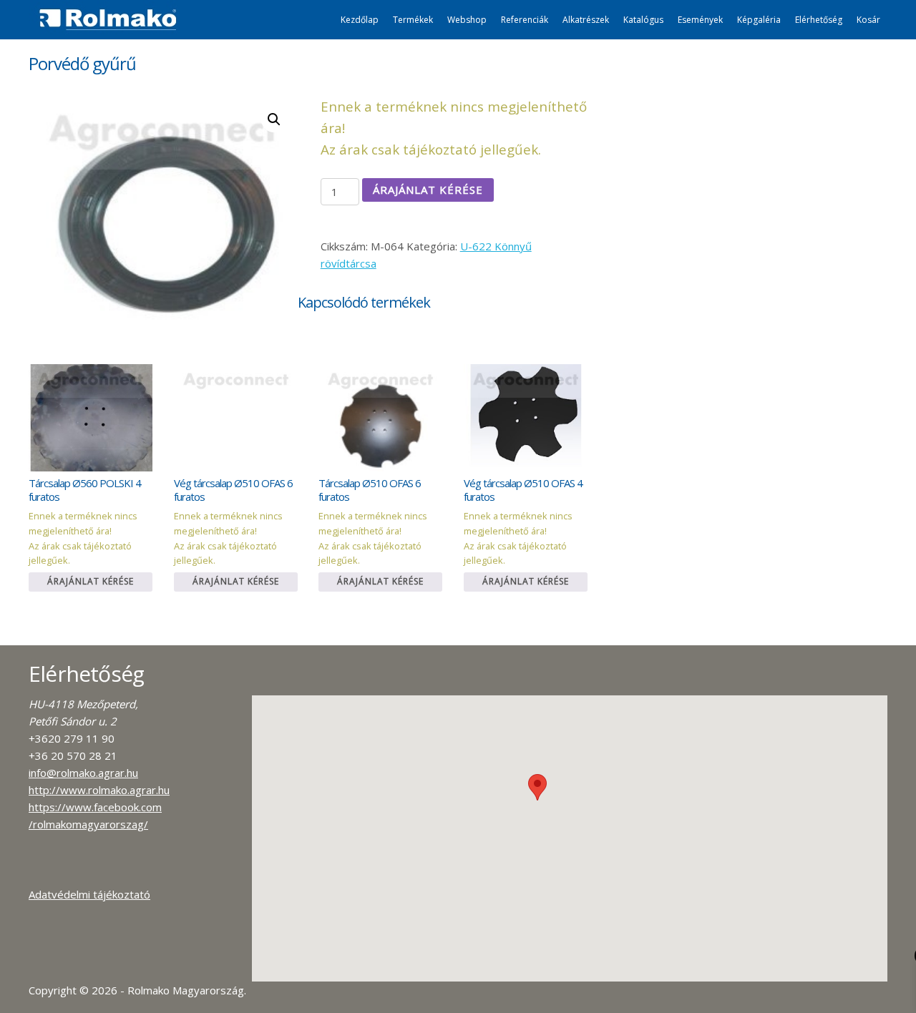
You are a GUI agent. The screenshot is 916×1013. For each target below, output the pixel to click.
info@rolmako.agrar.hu (83, 772)
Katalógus (643, 20)
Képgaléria (759, 20)
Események (700, 20)
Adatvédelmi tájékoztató (89, 894)
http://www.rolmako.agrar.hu (99, 790)
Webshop (467, 20)
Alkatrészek (585, 20)
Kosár (868, 20)
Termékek (413, 20)
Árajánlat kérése (428, 189)
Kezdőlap (360, 20)
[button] (537, 787)
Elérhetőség (818, 20)
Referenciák (524, 20)
